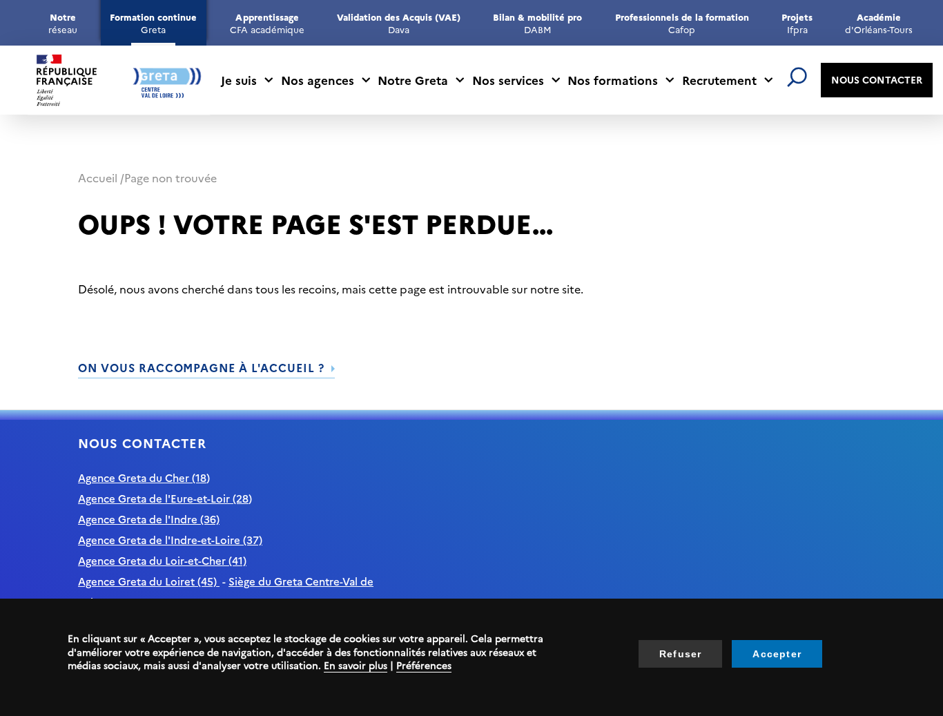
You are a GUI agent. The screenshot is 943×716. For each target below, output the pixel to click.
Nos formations (612, 80)
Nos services (508, 80)
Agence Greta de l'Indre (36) (149, 519)
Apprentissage (266, 22)
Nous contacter (876, 79)
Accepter (776, 653)
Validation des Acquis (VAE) (398, 22)
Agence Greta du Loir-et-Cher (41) (162, 560)
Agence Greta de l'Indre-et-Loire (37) (170, 539)
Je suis (239, 80)
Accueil (97, 177)
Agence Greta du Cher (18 (142, 477)
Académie (878, 22)
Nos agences (317, 80)
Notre (62, 22)
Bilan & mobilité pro (537, 22)
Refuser (680, 653)
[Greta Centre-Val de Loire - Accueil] (119, 80)
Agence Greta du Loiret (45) (149, 581)
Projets (797, 22)
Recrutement (719, 80)
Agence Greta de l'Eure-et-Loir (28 (163, 498)
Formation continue (153, 22)
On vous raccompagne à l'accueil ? (201, 367)
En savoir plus (355, 665)
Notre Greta (413, 80)
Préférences (423, 665)
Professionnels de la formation (682, 22)
